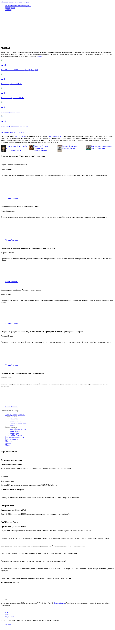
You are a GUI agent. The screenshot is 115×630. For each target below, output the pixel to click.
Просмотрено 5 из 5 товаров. (13, 132)
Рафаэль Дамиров (41, 150)
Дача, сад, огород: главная (15, 415)
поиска (39, 56)
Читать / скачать (11, 198)
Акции (8, 443)
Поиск (7, 445)
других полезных (55, 136)
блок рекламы (19, 136)
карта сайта (9, 617)
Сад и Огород (15, 431)
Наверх (8, 624)
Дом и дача (14, 419)
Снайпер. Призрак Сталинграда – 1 (41, 147)
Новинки (8, 441)
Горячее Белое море (69, 146)
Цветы (12, 425)
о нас (7, 613)
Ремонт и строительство (19, 423)
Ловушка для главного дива (101, 146)
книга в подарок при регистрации (18, 6)
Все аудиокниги (11, 439)
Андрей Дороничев (13, 150)
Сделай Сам (14, 433)
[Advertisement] (40, 28)
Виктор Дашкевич (98, 148)
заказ (7, 615)
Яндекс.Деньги (59, 603)
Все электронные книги (14, 437)
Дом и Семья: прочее (18, 429)
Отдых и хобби (15, 421)
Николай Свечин (68, 148)
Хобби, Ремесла (16, 435)
